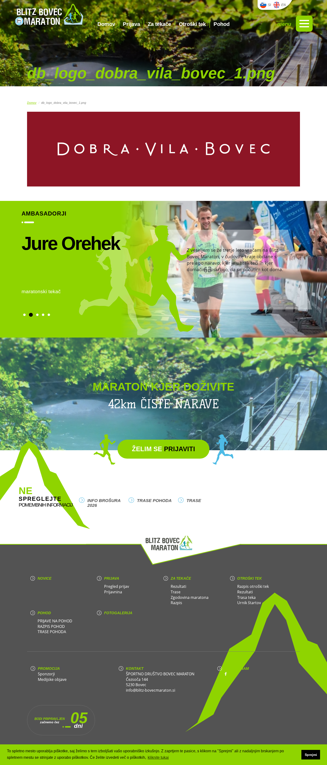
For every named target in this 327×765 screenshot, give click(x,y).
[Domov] (49, 15)
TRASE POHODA (154, 500)
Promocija (49, 668)
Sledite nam (237, 668)
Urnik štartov (249, 602)
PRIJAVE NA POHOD (55, 621)
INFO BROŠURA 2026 (103, 503)
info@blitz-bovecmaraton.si (150, 690)
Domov (106, 24)
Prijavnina (113, 592)
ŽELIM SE (163, 449)
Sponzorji (46, 674)
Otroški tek (192, 24)
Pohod (222, 24)
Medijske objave (52, 679)
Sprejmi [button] (311, 755)
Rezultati (178, 586)
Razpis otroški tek (253, 586)
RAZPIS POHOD (51, 626)
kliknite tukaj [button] (158, 757)
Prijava (131, 24)
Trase (193, 500)
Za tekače (159, 24)
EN (283, 5)
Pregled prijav (116, 586)
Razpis (176, 602)
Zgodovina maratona (190, 597)
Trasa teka (246, 597)
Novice (44, 578)
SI (269, 5)
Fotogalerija (118, 613)
